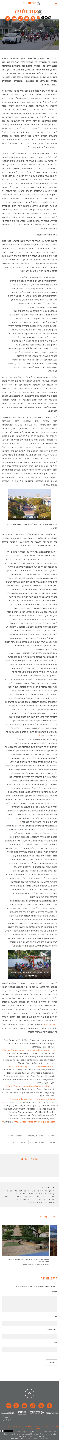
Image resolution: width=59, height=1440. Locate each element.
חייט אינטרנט (18, 1439)
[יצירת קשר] (20, 18)
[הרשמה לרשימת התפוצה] (27, 18)
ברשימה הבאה (50, 1024)
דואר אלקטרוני (50, 1329)
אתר (55, 1342)
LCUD (35, 1432)
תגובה (54, 1292)
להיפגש (17, 35)
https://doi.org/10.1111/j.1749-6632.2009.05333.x (29, 1050)
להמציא (10, 35)
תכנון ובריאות (37, 1142)
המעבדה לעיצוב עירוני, (46, 1426)
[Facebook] (8, 18)
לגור (24, 35)
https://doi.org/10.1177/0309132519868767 (33, 1066)
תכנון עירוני (18, 1142)
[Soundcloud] (14, 18)
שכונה (53, 1142)
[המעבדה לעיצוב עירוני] (38, 18)
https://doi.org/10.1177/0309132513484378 (33, 1099)
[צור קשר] (32, 1407)
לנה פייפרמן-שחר (43, 1264)
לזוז (37, 37)
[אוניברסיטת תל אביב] (46, 18)
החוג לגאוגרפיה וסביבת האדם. (16, 1426)
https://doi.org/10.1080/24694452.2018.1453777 (30, 1086)
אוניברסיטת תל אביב (29, 1428)
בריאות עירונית (35, 1136)
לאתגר (32, 35)
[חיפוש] (33, 18)
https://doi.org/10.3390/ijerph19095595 (34, 1121)
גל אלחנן (52, 35)
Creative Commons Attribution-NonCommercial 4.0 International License (30, 1435)
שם (55, 1316)
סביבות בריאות (15, 1136)
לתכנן (23, 37)
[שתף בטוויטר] (27, 1170)
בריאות (52, 1136)
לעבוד (30, 37)
